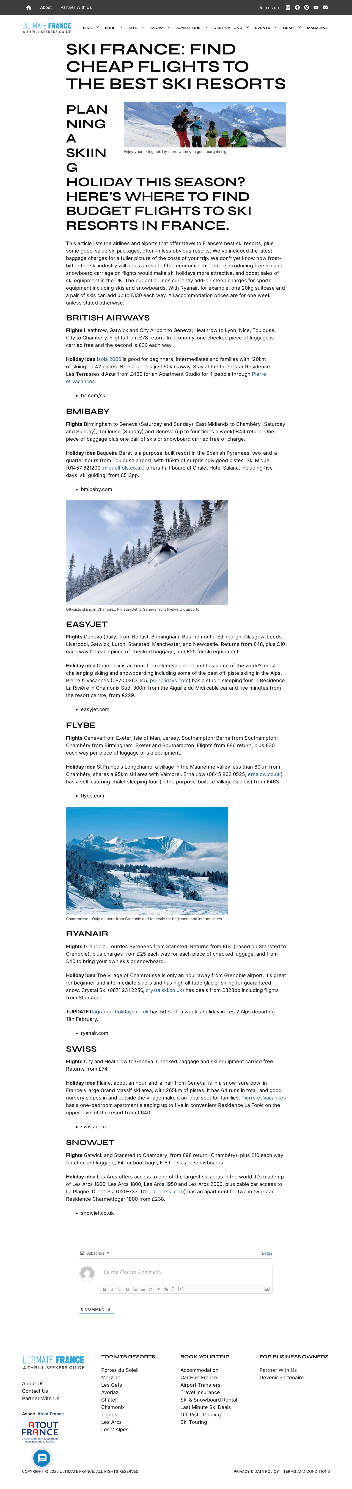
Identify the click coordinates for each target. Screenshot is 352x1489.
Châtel (108, 1400)
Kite (132, 28)
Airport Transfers (200, 1385)
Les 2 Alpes (115, 1429)
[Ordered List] (135, 1289)
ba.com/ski (93, 395)
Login (266, 1253)
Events (262, 28)
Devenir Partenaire (282, 1377)
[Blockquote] (151, 1289)
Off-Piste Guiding (200, 1414)
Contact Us (35, 1391)
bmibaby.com (96, 489)
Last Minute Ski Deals (205, 1407)
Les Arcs (111, 1422)
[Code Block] (158, 1289)
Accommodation (199, 1370)
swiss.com (93, 1126)
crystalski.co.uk (164, 990)
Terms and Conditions (306, 1471)
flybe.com (92, 796)
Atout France (50, 1413)
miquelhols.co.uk (123, 468)
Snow (156, 28)
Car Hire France (198, 1377)
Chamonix (113, 1407)
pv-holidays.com (169, 680)
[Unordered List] (143, 1289)
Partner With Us (76, 7)
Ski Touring (193, 1422)
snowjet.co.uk (97, 1213)
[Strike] (127, 1289)
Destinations (227, 28)
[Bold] (104, 1289)
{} (173, 1289)
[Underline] (120, 1289)
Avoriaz (110, 1392)
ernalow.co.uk (264, 774)
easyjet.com (95, 709)
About (46, 7)
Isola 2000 (109, 359)
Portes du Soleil (119, 1370)
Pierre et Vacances (263, 1098)
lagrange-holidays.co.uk (120, 1011)
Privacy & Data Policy (256, 1471)
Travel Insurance (200, 1392)
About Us (33, 1383)
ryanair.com (94, 1033)
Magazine (317, 28)
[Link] (166, 1289)
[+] (181, 1289)
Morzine (110, 1377)
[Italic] (112, 1289)
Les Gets (111, 1385)
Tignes (109, 1414)
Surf (110, 28)
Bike (87, 28)
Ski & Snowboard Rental (208, 1400)
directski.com (168, 1191)
